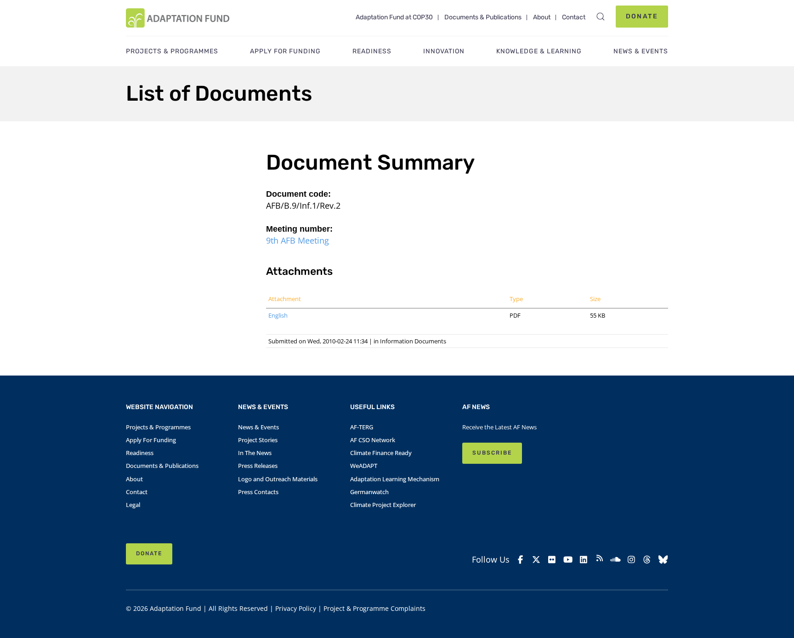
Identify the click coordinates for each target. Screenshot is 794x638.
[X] (536, 559)
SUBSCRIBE (492, 453)
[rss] (600, 559)
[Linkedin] (583, 559)
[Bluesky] (663, 559)
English (278, 315)
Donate (642, 16)
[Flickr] (552, 559)
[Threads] (647, 559)
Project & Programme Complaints (374, 608)
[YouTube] (568, 559)
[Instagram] (631, 559)
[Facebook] (520, 559)
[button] (601, 16)
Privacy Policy (295, 608)
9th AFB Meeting (297, 240)
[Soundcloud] (615, 559)
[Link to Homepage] (177, 18)
